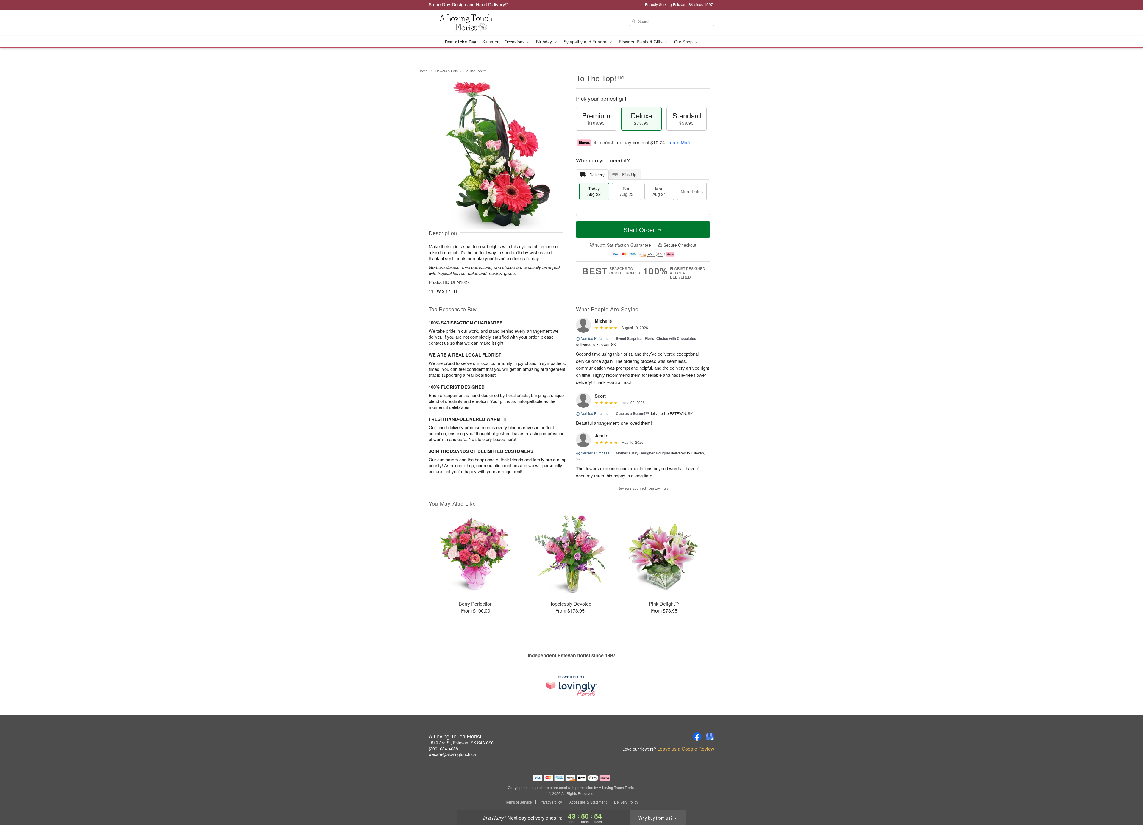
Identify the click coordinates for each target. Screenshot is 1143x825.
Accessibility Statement (588, 802)
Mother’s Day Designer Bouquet (643, 453)
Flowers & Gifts (446, 70)
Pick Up (629, 174)
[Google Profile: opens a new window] (710, 736)
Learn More (679, 142)
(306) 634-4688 (443, 748)
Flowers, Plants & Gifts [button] (641, 42)
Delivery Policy (626, 802)
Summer (490, 42)
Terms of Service (518, 802)
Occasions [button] (515, 42)
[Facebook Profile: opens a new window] (697, 736)
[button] (1127, 799)
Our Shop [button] (684, 42)
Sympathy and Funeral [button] (586, 42)
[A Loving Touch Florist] (471, 23)
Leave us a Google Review (685, 749)
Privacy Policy (550, 802)
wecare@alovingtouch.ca (452, 754)
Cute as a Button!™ (632, 413)
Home (423, 70)
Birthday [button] (544, 42)
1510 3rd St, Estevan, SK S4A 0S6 (461, 743)
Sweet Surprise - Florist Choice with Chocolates (656, 338)
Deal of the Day (460, 42)
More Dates (692, 191)
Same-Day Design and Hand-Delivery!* (468, 4)
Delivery (597, 175)
